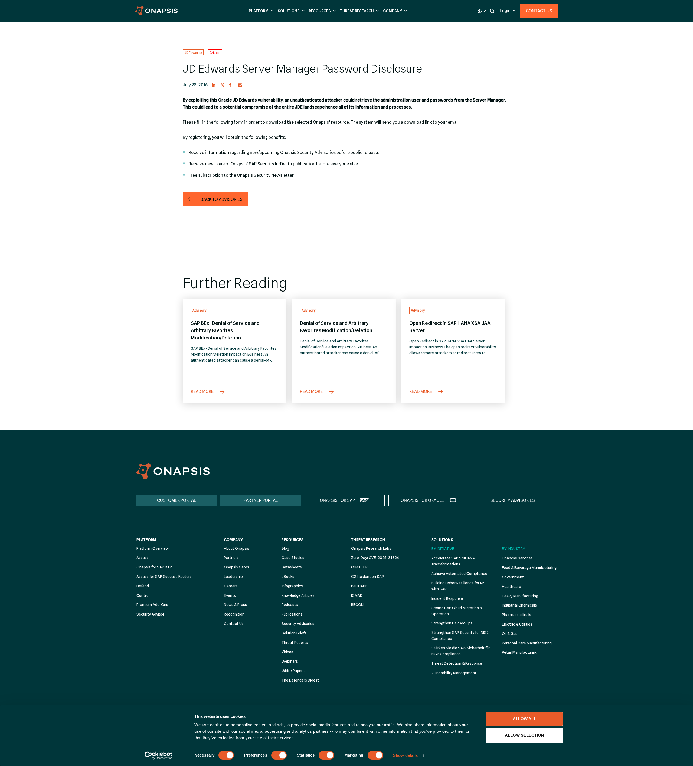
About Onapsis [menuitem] (236, 548)
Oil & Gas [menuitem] (509, 633)
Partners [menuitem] (231, 557)
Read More (202, 391)
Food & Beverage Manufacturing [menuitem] (529, 567)
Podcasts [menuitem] (290, 605)
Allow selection (524, 735)
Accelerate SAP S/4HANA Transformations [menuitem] (453, 561)
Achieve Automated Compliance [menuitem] (459, 573)
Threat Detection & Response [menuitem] (456, 663)
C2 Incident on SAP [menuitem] (367, 576)
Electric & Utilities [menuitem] (517, 624)
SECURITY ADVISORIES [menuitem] (512, 500)
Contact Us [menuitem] (234, 623)
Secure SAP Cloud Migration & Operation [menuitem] (456, 611)
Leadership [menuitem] (233, 576)
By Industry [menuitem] (513, 548)
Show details (405, 755)
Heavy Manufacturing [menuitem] (520, 596)
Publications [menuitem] (292, 614)
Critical (215, 52)
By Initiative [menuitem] (442, 548)
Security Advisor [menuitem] (150, 614)
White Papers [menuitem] (293, 671)
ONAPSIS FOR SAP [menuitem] (337, 500)
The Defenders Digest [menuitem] (300, 680)
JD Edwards (193, 52)
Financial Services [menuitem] (517, 558)
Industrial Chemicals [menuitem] (519, 605)
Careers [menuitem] (231, 586)
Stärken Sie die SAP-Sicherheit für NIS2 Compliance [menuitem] (460, 651)
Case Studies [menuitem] (293, 557)
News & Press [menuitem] (235, 605)
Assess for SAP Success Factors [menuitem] (164, 576)
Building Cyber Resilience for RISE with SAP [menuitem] (459, 586)
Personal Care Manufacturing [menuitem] (527, 643)
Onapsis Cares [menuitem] (236, 567)
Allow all (524, 718)
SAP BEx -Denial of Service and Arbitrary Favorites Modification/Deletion (225, 330)
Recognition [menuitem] (234, 614)
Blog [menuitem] (285, 548)
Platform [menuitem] (146, 540)
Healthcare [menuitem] (511, 586)
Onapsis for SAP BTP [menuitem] (154, 567)
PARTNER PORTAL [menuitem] (261, 500)
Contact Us (539, 11)
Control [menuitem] (142, 595)
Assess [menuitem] (142, 557)
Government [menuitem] (513, 577)
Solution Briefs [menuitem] (294, 633)
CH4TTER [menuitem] (359, 567)
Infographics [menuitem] (292, 586)
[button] (260, 10)
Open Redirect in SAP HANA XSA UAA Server (450, 326)
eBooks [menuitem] (288, 576)
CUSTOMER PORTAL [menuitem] (176, 500)
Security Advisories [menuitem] (298, 623)
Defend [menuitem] (142, 586)
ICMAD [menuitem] (356, 595)
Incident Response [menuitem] (447, 598)
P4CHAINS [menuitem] (360, 586)
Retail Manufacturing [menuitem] (519, 652)
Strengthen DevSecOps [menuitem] (451, 623)
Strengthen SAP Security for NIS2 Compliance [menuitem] (460, 635)
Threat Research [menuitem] (368, 540)
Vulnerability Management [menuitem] (453, 673)
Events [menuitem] (230, 595)
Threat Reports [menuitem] (295, 642)
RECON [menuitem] (357, 605)
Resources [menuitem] (292, 540)
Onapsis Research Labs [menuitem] (371, 548)
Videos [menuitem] (287, 652)
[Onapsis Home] (173, 471)
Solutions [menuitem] (442, 540)
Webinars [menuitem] (290, 661)
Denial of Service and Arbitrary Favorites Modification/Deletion (336, 326)
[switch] (279, 755)
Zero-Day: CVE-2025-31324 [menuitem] (375, 557)
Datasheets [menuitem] (292, 567)
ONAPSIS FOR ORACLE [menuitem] (422, 500)
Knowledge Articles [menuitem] (298, 595)
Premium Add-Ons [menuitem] (152, 605)
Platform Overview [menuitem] (152, 548)
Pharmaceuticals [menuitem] (516, 615)
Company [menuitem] (233, 540)
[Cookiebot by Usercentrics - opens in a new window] (158, 755)
